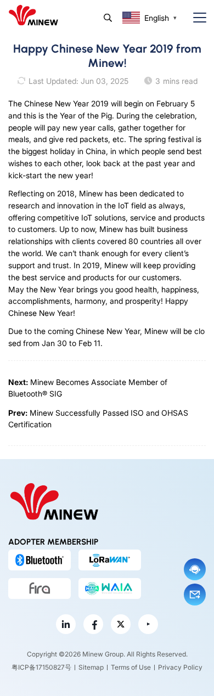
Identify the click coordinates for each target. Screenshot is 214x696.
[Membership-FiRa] (39, 588)
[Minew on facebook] (93, 624)
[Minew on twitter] (120, 624)
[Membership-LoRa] (109, 560)
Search (108, 18)
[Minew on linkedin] (65, 624)
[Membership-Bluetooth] (39, 560)
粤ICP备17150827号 (41, 667)
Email (195, 595)
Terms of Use (131, 667)
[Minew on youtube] (148, 624)
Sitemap (91, 667)
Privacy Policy (180, 667)
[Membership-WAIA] (109, 588)
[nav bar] (195, 18)
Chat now (195, 569)
